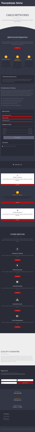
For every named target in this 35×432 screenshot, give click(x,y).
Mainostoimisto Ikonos (30, 429)
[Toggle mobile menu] (33, 2)
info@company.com (6, 418)
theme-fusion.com (6, 419)
